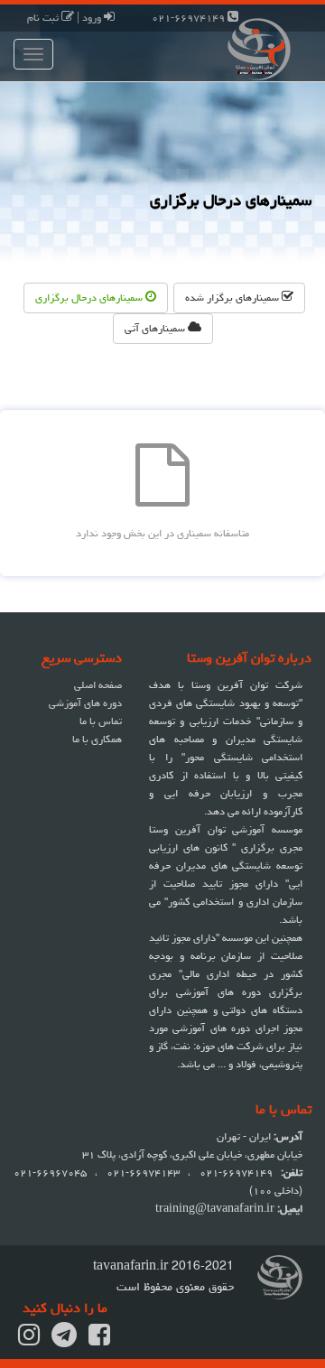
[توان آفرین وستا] (243, 47)
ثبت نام (44, 17)
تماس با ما (100, 721)
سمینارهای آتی (156, 328)
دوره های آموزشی (85, 703)
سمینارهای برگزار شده (233, 297)
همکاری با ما (97, 739)
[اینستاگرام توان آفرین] (29, 1340)
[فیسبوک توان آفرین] (99, 1340)
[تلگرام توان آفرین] (64, 1340)
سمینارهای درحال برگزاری (90, 297)
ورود (93, 17)
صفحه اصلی (98, 685)
